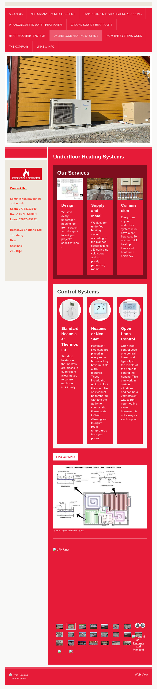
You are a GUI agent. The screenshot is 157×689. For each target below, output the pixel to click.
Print (16, 675)
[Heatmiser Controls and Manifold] (138, 643)
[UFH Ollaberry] (100, 584)
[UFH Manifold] (116, 626)
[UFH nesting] (127, 626)
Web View (141, 674)
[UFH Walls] (71, 634)
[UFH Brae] (59, 626)
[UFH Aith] (93, 634)
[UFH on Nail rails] (93, 643)
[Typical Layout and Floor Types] (100, 496)
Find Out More (65, 456)
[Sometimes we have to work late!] (82, 643)
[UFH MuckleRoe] (71, 643)
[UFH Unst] (71, 626)
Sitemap (24, 675)
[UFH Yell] (82, 634)
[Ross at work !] (116, 643)
